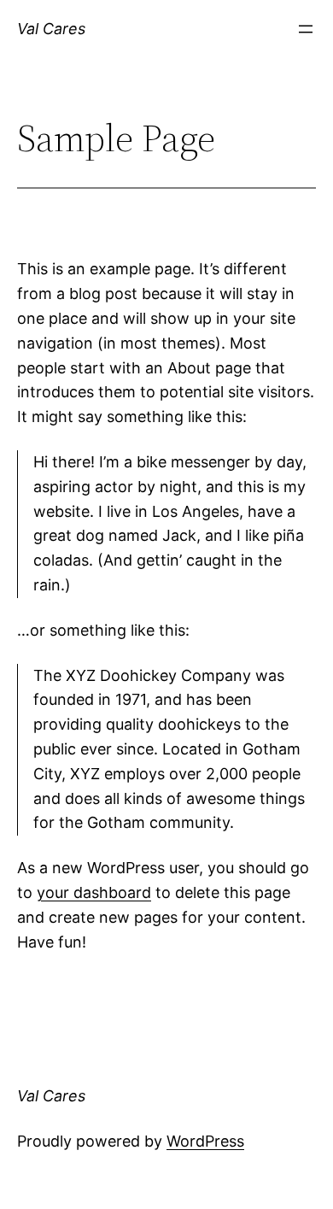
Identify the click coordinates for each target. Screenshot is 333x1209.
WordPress (205, 1141)
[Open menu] (305, 29)
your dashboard (94, 892)
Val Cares (51, 29)
